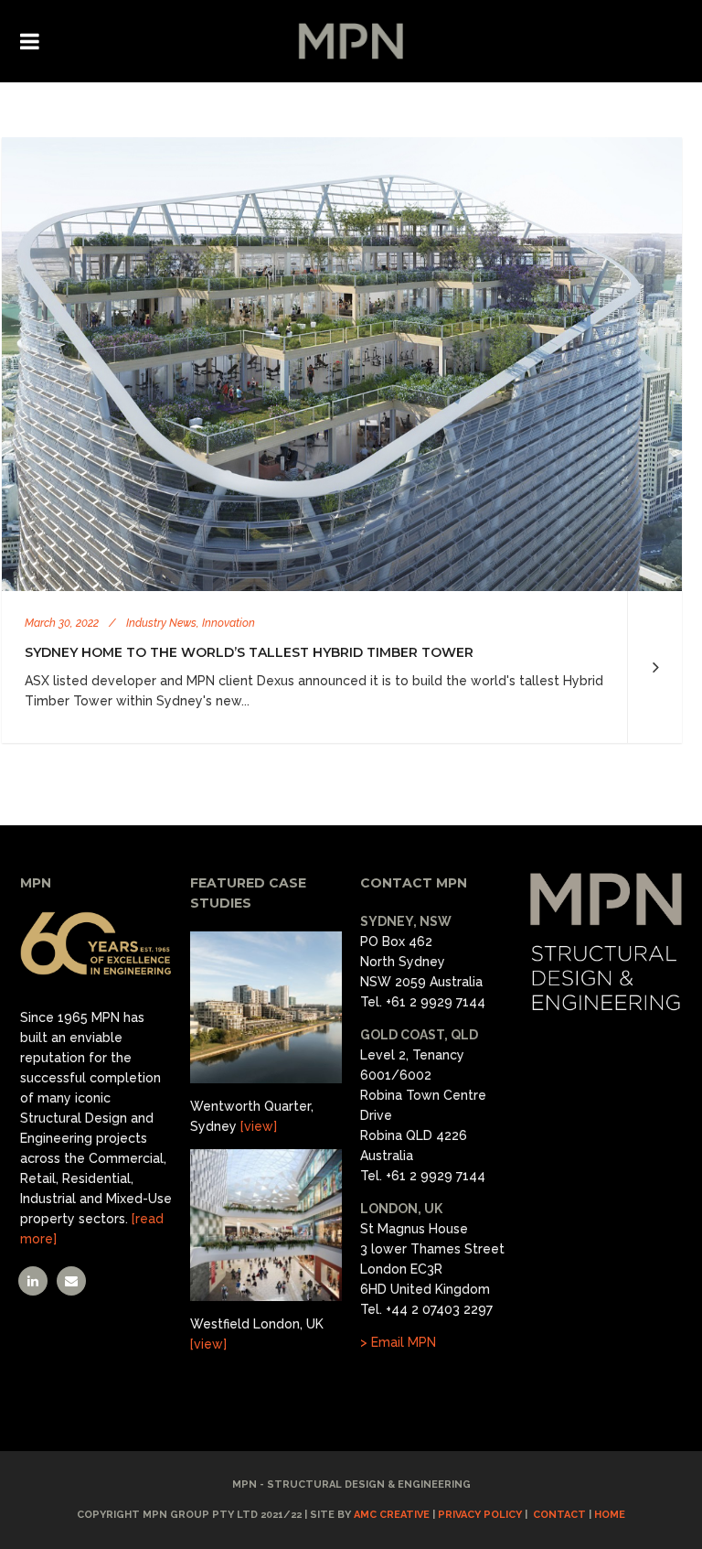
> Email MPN (398, 1342)
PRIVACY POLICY (480, 1515)
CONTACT (559, 1515)
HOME (609, 1515)
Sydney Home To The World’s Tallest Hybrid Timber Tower (249, 652)
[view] (258, 1126)
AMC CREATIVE (392, 1515)
